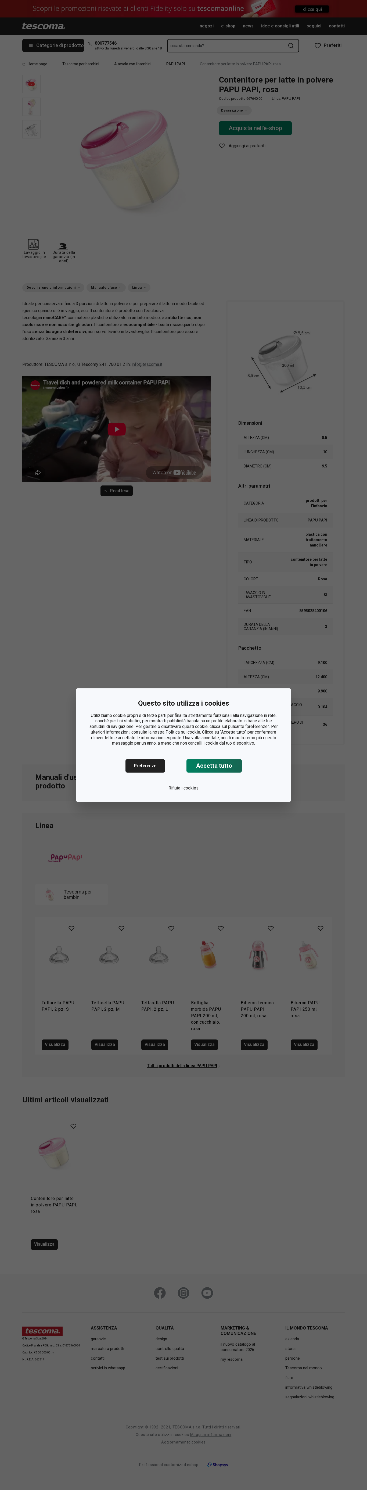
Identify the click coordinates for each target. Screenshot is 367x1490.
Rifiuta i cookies (183, 788)
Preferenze (145, 765)
